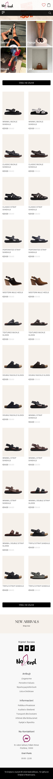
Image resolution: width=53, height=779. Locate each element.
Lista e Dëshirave (27, 691)
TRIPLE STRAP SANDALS (39, 543)
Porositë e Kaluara (26, 683)
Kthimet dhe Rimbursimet (26, 718)
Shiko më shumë (26, 83)
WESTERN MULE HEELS (13, 292)
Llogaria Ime (26, 678)
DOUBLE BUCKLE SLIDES (13, 375)
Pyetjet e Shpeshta (26, 722)
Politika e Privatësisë (26, 705)
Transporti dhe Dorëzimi (26, 714)
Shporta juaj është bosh (26, 687)
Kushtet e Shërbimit (26, 709)
